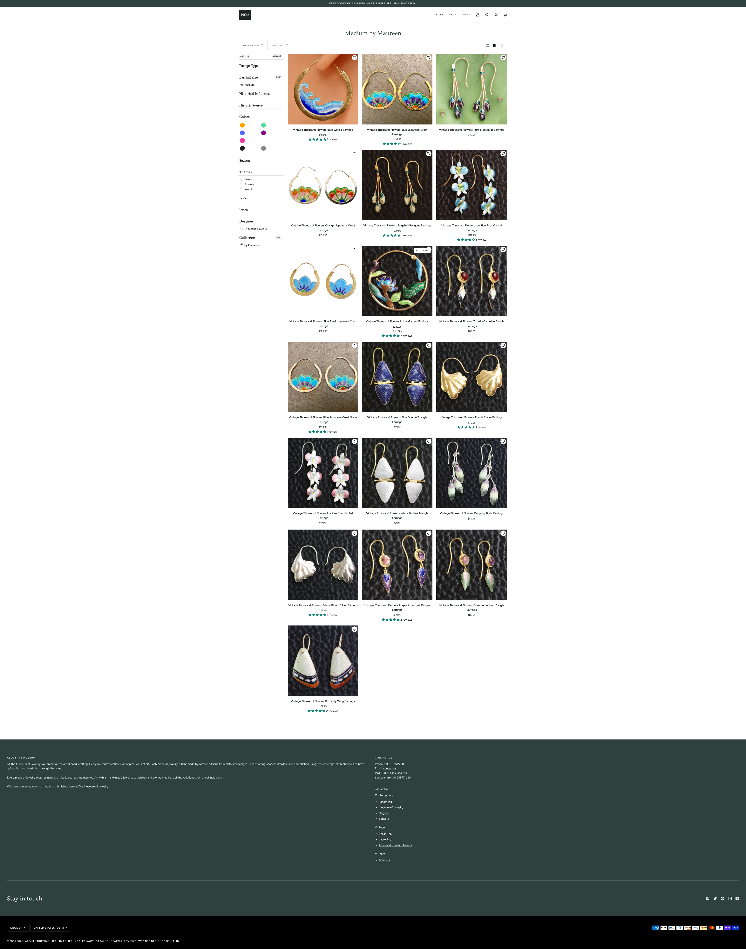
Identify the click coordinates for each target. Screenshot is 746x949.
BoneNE (384, 818)
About (29, 941)
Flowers (249, 184)
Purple (263, 133)
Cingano (384, 813)
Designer (246, 221)
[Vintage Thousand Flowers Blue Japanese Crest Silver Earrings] (323, 377)
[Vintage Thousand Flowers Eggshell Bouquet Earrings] (397, 185)
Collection (247, 238)
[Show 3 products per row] (494, 45)
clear (278, 77)
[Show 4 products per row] (502, 45)
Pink (242, 140)
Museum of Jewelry (391, 807)
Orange (242, 125)
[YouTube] (737, 898)
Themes (245, 172)
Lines (243, 210)
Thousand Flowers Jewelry (395, 845)
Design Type (249, 66)
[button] (318, 139)
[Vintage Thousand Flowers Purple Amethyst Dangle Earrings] (397, 565)
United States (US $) (49, 927)
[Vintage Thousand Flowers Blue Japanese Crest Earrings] (397, 89)
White (263, 140)
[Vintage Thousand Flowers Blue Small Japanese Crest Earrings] (323, 281)
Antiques (384, 860)
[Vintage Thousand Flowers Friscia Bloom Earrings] (471, 377)
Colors (244, 117)
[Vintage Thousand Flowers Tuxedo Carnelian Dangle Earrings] (471, 281)
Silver (263, 148)
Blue (242, 133)
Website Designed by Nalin (158, 941)
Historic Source (251, 105)
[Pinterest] (722, 898)
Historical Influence (254, 94)
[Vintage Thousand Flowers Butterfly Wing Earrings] (323, 660)
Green (263, 125)
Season (244, 160)
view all (277, 56)
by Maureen (251, 245)
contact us (389, 768)
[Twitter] (715, 898)
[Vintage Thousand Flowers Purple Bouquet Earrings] (471, 89)
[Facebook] (707, 898)
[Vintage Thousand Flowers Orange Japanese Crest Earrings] (323, 185)
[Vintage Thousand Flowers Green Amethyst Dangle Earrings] (471, 565)
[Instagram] (730, 898)
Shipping (43, 941)
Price (243, 198)
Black (242, 148)
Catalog (102, 941)
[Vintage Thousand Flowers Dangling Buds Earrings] (471, 473)
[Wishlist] (496, 15)
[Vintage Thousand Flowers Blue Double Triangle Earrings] (397, 377)
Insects (249, 189)
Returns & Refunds (65, 941)
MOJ (13, 941)
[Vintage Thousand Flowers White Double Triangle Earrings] (397, 473)
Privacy (88, 941)
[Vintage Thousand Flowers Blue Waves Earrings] (323, 89)
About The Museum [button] (21, 757)
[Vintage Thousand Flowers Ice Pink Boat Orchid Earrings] (323, 473)
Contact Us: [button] (384, 757)
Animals (249, 179)
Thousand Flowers (255, 229)
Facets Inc (385, 802)
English (17, 927)
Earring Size (248, 77)
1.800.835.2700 (394, 764)
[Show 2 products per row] (488, 45)
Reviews (130, 941)
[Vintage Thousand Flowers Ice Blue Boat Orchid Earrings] (471, 185)
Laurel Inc (385, 839)
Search (116, 941)
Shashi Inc (385, 834)
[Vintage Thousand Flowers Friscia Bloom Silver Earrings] (323, 565)
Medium (249, 84)
